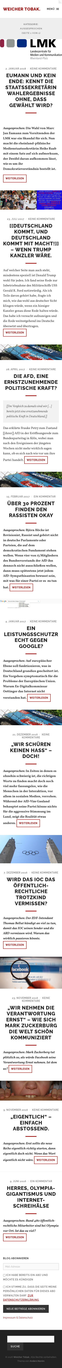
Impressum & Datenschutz (18, 1317)
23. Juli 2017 (15, 218)
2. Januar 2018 (16, 68)
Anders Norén (37, 1361)
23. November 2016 (25, 997)
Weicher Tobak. (21, 9)
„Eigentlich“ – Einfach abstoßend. (31, 1123)
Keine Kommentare (43, 68)
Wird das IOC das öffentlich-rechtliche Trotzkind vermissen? (31, 891)
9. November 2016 (15, 1109)
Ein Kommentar (45, 496)
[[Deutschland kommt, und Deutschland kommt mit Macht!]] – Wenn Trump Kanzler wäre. (31, 241)
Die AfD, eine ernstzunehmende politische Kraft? (31, 382)
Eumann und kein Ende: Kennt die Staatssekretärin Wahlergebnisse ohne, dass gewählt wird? (31, 90)
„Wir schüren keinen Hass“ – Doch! (31, 750)
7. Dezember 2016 (16, 872)
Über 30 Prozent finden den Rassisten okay (31, 509)
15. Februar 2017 (18, 496)
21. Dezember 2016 (25, 734)
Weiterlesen (15, 178)
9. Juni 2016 (18, 1181)
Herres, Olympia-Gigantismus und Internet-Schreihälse (31, 1197)
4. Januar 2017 (16, 621)
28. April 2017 (15, 369)
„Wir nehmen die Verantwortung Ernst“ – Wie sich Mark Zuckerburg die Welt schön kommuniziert (31, 1023)
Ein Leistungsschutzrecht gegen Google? (31, 637)
